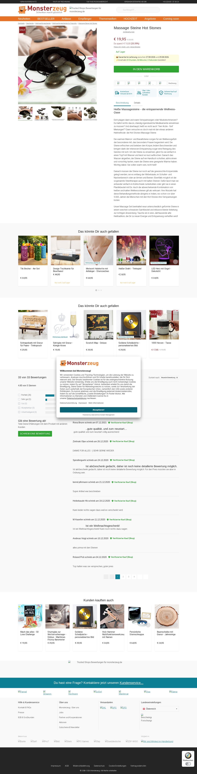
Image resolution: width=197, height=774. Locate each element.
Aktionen (62, 722)
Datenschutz (99, 766)
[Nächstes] (94, 65)
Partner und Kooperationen (70, 717)
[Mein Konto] (173, 10)
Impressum (56, 766)
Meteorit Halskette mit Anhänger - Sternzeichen (97, 269)
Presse (21, 712)
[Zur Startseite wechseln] (42, 10)
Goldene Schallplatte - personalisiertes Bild (129, 344)
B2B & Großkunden (26, 717)
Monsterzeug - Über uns (69, 707)
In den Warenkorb (146, 69)
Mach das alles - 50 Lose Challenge (29, 633)
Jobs (61, 712)
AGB (67, 766)
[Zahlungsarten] (98, 692)
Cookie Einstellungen (117, 766)
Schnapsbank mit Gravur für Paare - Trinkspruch (31, 344)
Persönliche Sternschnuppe (137, 633)
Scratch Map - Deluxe (96, 343)
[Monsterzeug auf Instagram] (82, 756)
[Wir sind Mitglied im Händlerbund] (157, 741)
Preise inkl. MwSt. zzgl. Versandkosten (127, 47)
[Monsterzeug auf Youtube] (114, 756)
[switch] (188, 763)
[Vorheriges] (21, 65)
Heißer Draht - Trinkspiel (130, 268)
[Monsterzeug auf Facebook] (93, 756)
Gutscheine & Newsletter (69, 727)
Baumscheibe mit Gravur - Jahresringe (166, 633)
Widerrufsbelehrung (81, 766)
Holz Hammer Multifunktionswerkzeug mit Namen (112, 634)
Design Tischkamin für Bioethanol (63, 269)
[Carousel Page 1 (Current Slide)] (96, 290)
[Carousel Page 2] (98, 290)
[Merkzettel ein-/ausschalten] (93, 100)
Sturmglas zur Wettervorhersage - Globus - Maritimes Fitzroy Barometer (57, 636)
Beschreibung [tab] (122, 103)
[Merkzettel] (165, 10)
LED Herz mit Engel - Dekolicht (161, 269)
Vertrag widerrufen (138, 766)
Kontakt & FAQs (24, 707)
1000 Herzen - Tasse (161, 343)
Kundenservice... (131, 683)
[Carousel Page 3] (101, 290)
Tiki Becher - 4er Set (30, 268)
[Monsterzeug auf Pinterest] (103, 756)
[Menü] (192, 752)
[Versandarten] (119, 710)
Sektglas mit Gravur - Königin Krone (63, 344)
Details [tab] (137, 103)
